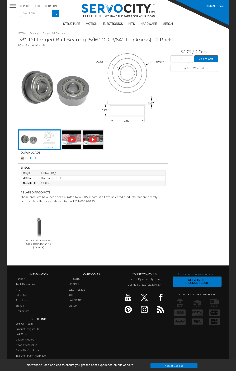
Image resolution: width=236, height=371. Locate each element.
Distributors (22, 311)
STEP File (31, 158)
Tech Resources (25, 284)
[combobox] (39, 13)
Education (50, 6)
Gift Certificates (25, 339)
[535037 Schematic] (130, 88)
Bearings (34, 33)
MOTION (91, 23)
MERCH (167, 23)
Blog (160, 309)
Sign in (210, 6)
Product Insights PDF (28, 329)
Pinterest (128, 309)
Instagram (144, 309)
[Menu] (13, 6)
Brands (20, 305)
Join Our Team (24, 323)
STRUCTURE (71, 23)
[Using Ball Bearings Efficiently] (71, 139)
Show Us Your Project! (29, 350)
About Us (21, 300)
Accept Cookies (174, 365)
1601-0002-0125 (34, 44)
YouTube (128, 297)
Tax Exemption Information (31, 355)
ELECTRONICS (113, 23)
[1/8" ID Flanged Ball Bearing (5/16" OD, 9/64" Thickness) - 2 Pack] (55, 88)
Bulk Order (22, 334)
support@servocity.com (144, 279)
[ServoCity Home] (118, 10)
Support (25, 6)
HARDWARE (148, 23)
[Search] (55, 13)
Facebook (160, 297)
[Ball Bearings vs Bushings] (93, 139)
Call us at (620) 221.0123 (144, 284)
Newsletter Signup (26, 345)
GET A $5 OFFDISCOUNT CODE (197, 281)
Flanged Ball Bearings (54, 33)
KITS (131, 23)
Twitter (144, 297)
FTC (37, 6)
